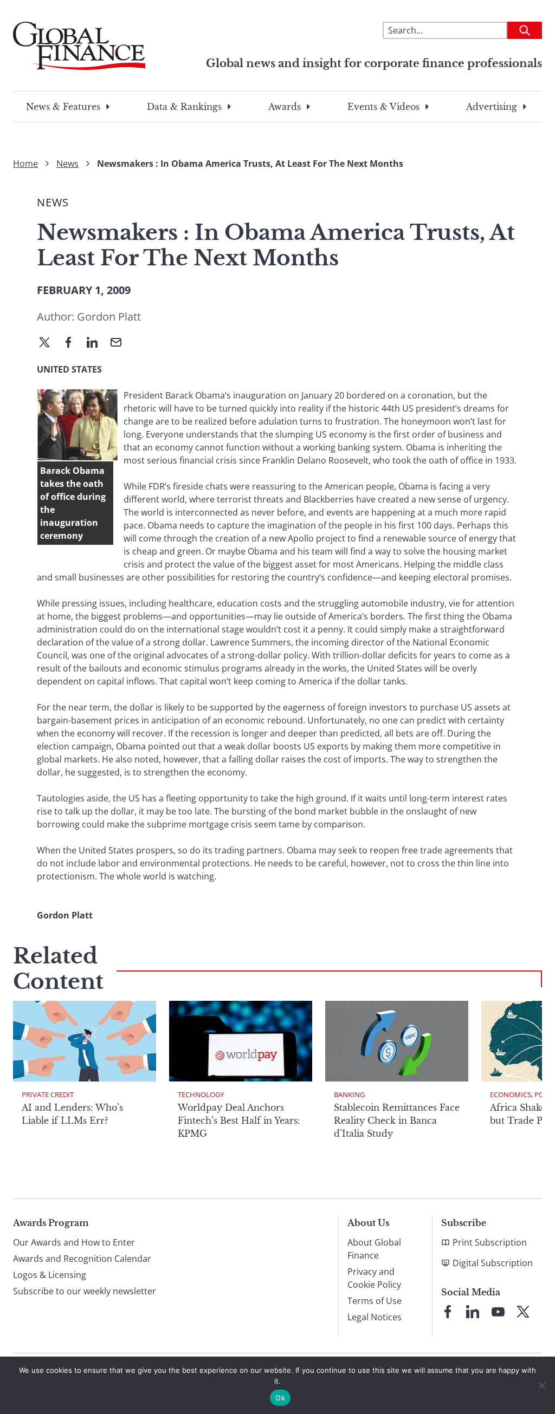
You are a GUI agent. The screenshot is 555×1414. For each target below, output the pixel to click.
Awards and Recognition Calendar (82, 1259)
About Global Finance (374, 1248)
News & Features (63, 106)
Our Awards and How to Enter (74, 1242)
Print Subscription (490, 1242)
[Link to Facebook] (447, 1311)
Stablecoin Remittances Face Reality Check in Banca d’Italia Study (397, 1120)
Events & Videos (383, 106)
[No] (541, 1385)
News (67, 164)
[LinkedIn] (96, 343)
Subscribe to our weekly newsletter (84, 1291)
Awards (284, 106)
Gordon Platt (109, 316)
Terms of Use (374, 1301)
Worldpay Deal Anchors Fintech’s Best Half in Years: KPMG (239, 1120)
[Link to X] (523, 1311)
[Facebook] (73, 343)
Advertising (491, 106)
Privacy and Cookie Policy (374, 1278)
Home (25, 164)
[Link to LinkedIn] (472, 1311)
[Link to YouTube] (498, 1311)
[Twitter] (49, 343)
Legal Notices (374, 1317)
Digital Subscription (493, 1263)
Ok (280, 1397)
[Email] (120, 343)
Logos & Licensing (49, 1275)
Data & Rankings (184, 106)
